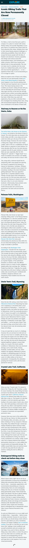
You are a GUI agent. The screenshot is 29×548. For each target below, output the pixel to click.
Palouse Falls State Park (8, 239)
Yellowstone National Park (8, 304)
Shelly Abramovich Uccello (9, 18)
